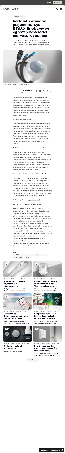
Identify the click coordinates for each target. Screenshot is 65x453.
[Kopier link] (51, 91)
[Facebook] (37, 91)
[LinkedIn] (40, 91)
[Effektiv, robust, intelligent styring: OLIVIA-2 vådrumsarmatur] (17, 276)
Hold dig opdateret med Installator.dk (50, 450)
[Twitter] (44, 91)
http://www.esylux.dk (34, 200)
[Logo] (11, 9)
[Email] (47, 91)
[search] (57, 9)
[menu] (61, 9)
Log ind (49, 2)
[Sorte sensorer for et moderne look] (17, 340)
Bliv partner (57, 2)
